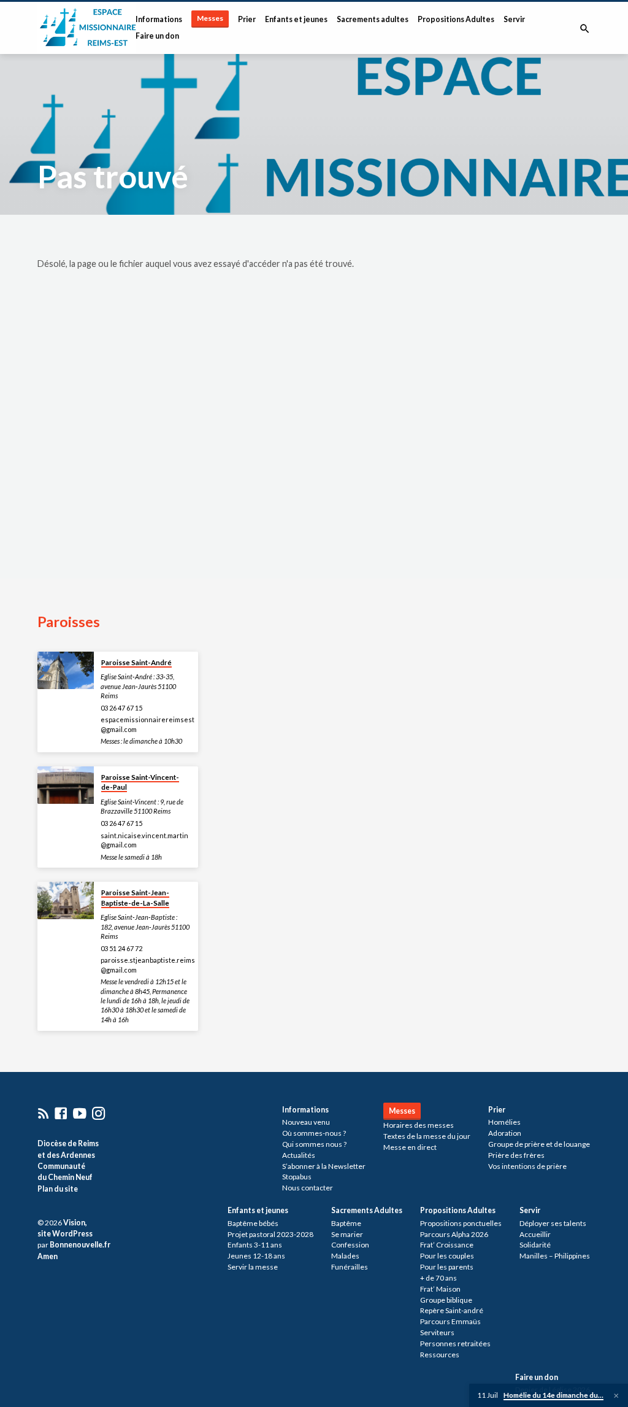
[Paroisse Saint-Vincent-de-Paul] (65, 785)
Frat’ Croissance (446, 1244)
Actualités (298, 1155)
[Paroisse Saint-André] (65, 670)
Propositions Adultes (456, 19)
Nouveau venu (306, 1122)
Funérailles (349, 1266)
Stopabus (297, 1176)
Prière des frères (516, 1155)
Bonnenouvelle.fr (80, 1244)
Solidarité (535, 1244)
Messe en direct (410, 1147)
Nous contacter (307, 1187)
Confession (350, 1244)
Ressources (439, 1354)
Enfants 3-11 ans (255, 1244)
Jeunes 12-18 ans (256, 1255)
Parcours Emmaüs (450, 1321)
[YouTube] (80, 1113)
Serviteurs (437, 1332)
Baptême (346, 1223)
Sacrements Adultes (366, 1210)
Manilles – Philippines (554, 1255)
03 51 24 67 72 (121, 948)
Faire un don (157, 35)
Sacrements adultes (372, 19)
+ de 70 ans (438, 1277)
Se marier (347, 1234)
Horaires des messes (418, 1125)
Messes (210, 18)
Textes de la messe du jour (426, 1136)
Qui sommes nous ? (314, 1144)
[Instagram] (99, 1113)
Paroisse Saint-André (136, 662)
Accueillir (535, 1234)
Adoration (504, 1133)
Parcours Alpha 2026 (454, 1234)
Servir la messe (253, 1266)
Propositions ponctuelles (461, 1223)
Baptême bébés (253, 1223)
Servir (514, 19)
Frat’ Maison (440, 1288)
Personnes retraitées (455, 1343)
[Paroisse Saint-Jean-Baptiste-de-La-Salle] (65, 900)
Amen (47, 1256)
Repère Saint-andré (451, 1310)
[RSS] (44, 1113)
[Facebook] (61, 1113)
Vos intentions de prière (527, 1166)
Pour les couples (447, 1255)
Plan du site (57, 1188)
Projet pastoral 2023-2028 (270, 1234)
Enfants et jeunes (296, 19)
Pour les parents (446, 1266)
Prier (247, 19)
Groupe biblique (446, 1300)
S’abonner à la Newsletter (324, 1166)
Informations (159, 19)
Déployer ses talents (552, 1223)
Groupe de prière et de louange (539, 1144)
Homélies (504, 1122)
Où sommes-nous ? (314, 1133)
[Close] (616, 1396)
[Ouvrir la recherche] (585, 28)
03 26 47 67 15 (121, 708)
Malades (345, 1255)
